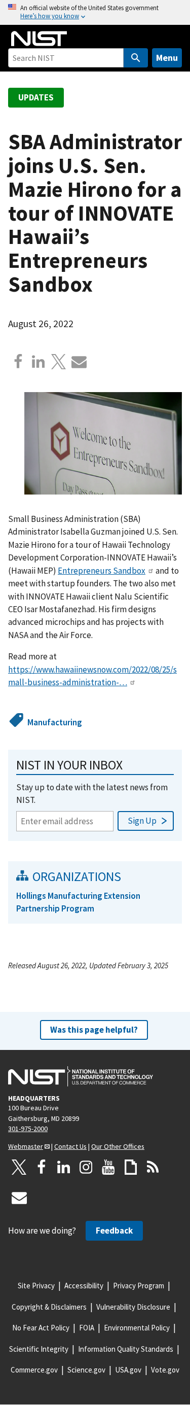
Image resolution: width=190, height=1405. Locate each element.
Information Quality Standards (125, 1349)
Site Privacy (36, 1285)
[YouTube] (108, 1167)
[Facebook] (18, 362)
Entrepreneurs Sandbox (101, 570)
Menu (167, 57)
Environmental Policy (137, 1327)
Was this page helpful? (94, 1029)
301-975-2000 (28, 1128)
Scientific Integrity (38, 1349)
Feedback (114, 1230)
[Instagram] (86, 1167)
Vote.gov (165, 1370)
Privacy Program (138, 1285)
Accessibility (83, 1285)
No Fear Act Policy (40, 1327)
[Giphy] (131, 1167)
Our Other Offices (117, 1146)
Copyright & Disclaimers (49, 1307)
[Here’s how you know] (95, 12)
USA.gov (128, 1370)
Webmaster (25, 1146)
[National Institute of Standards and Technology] (80, 1076)
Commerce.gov (34, 1370)
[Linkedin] (38, 362)
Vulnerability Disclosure (133, 1307)
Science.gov (86, 1370)
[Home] (39, 38)
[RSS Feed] (153, 1167)
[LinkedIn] (64, 1167)
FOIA (86, 1327)
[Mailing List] (19, 1197)
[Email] (79, 362)
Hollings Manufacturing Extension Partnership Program (78, 902)
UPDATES (36, 97)
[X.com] (59, 362)
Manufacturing (54, 722)
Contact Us (70, 1146)
